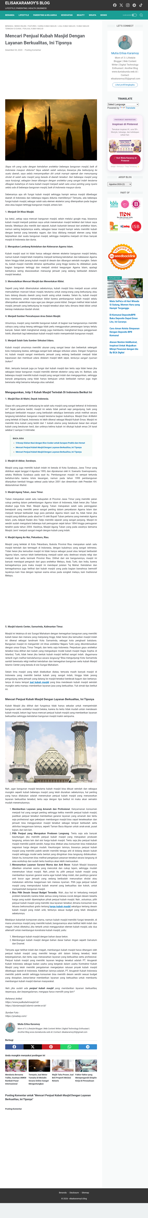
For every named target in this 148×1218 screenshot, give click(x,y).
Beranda (9, 15)
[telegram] (88, 1046)
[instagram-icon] (128, 5)
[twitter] (33, 1046)
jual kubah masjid (39, 682)
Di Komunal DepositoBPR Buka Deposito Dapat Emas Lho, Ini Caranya (124, 318)
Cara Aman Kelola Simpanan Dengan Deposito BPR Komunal (124, 332)
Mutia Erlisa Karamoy (125, 53)
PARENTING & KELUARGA (45, 15)
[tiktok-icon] (141, 5)
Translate (130, 108)
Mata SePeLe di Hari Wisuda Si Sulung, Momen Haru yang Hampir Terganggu (125, 305)
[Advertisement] (51, 75)
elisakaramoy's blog (27, 3)
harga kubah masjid (60, 906)
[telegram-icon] (134, 5)
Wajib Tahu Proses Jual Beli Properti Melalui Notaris (63, 1078)
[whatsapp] (69, 1046)
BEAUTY (81, 15)
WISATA (92, 15)
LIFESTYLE (24, 15)
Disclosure (74, 1192)
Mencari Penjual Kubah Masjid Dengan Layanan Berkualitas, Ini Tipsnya (49, 447)
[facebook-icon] (115, 5)
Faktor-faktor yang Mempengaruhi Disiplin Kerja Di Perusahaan (86, 1078)
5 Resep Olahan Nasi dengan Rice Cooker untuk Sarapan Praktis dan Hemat (50, 443)
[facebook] (14, 1046)
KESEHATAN (67, 15)
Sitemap (85, 1192)
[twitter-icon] (121, 5)
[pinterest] (51, 1046)
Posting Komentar (33, 50)
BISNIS (103, 15)
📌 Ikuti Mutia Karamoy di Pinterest (125, 159)
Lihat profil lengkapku (125, 85)
